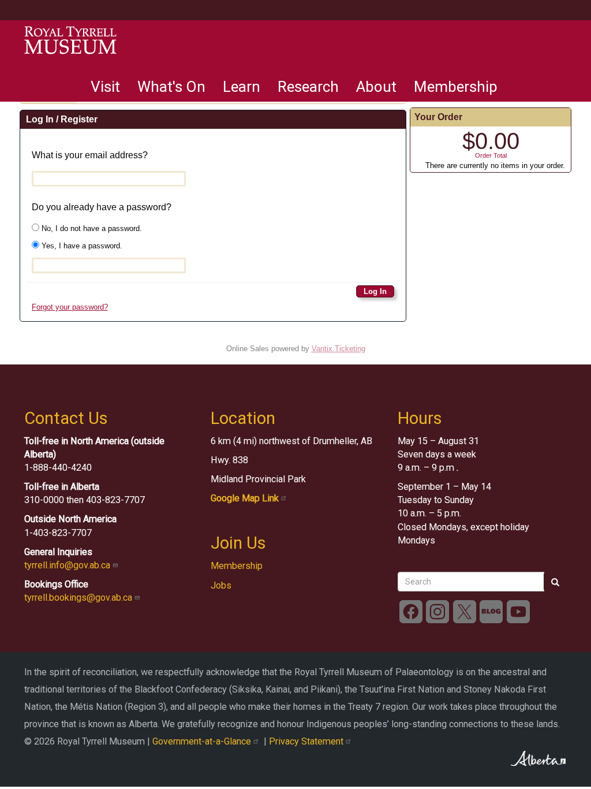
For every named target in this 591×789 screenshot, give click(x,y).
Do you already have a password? (101, 207)
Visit (105, 86)
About (376, 86)
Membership (456, 86)
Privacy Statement (307, 741)
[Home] (70, 40)
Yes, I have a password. (80, 245)
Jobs (221, 585)
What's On (171, 86)
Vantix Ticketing (338, 348)
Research (308, 86)
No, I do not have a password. (90, 228)
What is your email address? (90, 155)
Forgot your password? (70, 307)
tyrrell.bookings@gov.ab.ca (79, 597)
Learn (241, 86)
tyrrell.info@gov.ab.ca (68, 565)
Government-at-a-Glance (202, 741)
